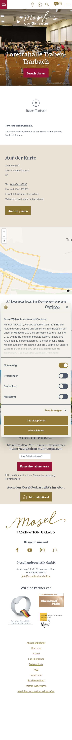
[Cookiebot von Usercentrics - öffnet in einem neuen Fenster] (45, 307)
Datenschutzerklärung (44, 475)
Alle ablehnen (36, 430)
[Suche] (47, 4)
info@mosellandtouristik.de (36, 576)
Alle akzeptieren (36, 420)
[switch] (63, 376)
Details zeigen (53, 410)
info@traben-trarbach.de (26, 194)
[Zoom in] (4, 231)
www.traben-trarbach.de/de (30, 198)
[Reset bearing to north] (4, 241)
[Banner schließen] (67, 307)
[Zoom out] (4, 236)
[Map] (36, 260)
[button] (3, 4)
